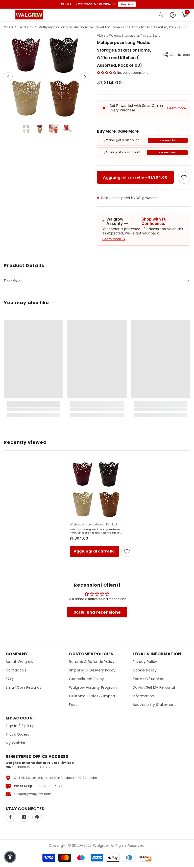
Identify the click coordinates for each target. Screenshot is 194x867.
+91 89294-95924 (48, 786)
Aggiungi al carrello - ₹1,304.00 (135, 177)
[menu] (7, 15)
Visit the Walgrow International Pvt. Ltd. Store (128, 35)
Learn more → (113, 239)
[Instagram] (24, 817)
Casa (8, 27)
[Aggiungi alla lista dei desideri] (127, 551)
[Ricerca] (161, 15)
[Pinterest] (37, 817)
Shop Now (127, 4)
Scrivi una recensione (97, 612)
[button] (8, 76)
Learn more (176, 108)
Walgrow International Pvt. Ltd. (94, 524)
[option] (46, 76)
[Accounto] (173, 15)
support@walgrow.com (33, 794)
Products (26, 27)
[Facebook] (10, 817)
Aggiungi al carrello (94, 551)
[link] (184, 177)
